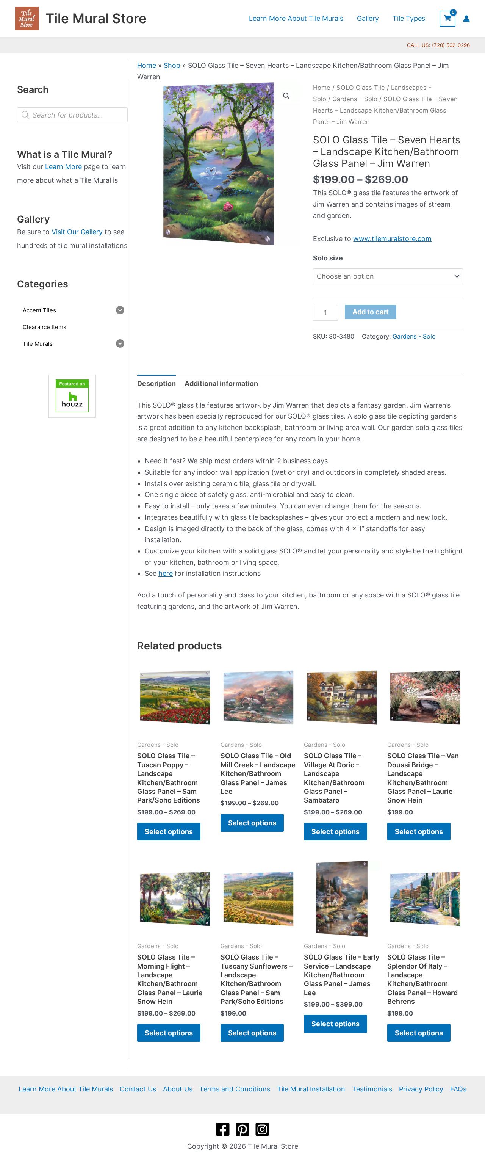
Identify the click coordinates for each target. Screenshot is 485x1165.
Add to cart (370, 312)
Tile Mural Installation (311, 1089)
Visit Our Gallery (77, 232)
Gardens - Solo (354, 99)
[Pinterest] (242, 1129)
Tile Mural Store (96, 18)
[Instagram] (262, 1129)
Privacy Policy (421, 1089)
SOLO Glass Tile (360, 87)
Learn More (63, 167)
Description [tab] (156, 383)
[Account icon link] (466, 18)
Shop (172, 65)
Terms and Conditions (234, 1089)
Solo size (328, 258)
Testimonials (372, 1089)
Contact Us (138, 1089)
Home (146, 65)
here (165, 573)
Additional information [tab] (221, 383)
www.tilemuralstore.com (392, 239)
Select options (169, 832)
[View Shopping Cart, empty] (447, 19)
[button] (286, 96)
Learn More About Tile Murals (66, 1089)
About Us (177, 1089)
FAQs (458, 1089)
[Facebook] (222, 1129)
